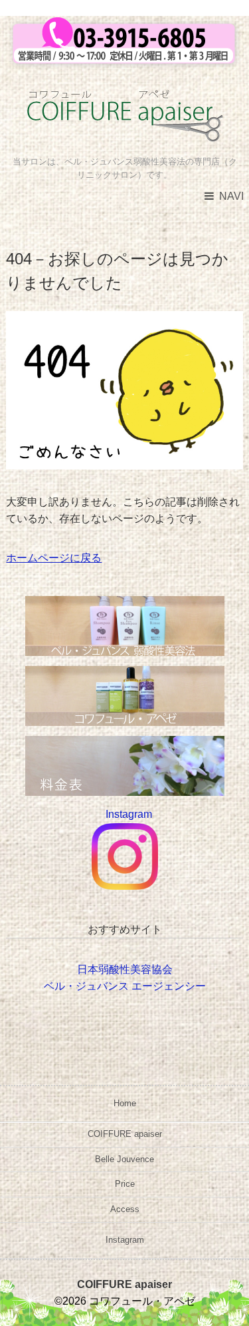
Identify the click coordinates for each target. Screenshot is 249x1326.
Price (125, 1184)
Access (124, 1209)
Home (125, 1103)
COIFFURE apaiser (125, 1134)
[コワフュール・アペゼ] (124, 100)
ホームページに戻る (54, 557)
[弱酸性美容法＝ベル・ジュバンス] (124, 604)
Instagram (125, 1240)
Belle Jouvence (124, 1159)
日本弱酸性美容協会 (125, 969)
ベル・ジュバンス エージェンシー (125, 986)
